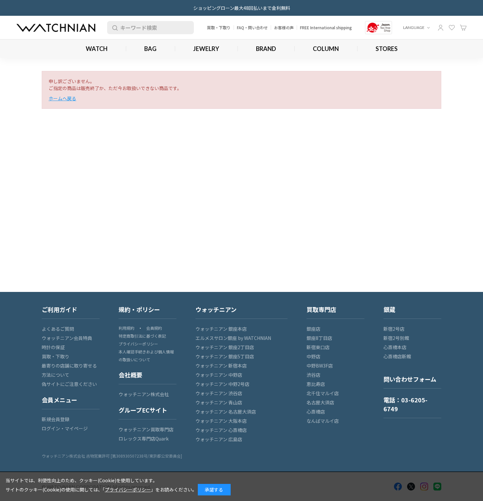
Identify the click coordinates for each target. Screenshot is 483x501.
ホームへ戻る (62, 98)
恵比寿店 (316, 384)
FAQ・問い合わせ (252, 27)
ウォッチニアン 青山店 (219, 402)
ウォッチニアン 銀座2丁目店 (225, 347)
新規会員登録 (55, 419)
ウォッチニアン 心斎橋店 (221, 430)
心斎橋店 (316, 411)
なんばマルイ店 (323, 421)
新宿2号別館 (396, 338)
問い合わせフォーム (409, 379)
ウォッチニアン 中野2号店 (222, 384)
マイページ (441, 28)
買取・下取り (219, 27)
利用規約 (126, 328)
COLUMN (326, 48)
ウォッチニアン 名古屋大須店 (226, 411)
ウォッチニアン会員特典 (67, 338)
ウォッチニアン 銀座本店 (221, 328)
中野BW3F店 (320, 365)
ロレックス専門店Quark (144, 438)
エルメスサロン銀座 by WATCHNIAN (233, 338)
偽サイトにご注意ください (69, 384)
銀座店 (313, 328)
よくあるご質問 (58, 328)
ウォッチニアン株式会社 (144, 394)
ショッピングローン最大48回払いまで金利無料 (241, 8)
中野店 (313, 356)
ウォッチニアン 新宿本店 (221, 365)
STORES (387, 48)
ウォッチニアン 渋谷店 (219, 393)
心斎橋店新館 (397, 356)
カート (463, 28)
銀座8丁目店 (319, 338)
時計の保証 (53, 347)
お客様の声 (284, 27)
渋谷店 (313, 374)
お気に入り (452, 27)
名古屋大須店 (320, 402)
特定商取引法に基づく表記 (142, 336)
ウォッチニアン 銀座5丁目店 (225, 356)
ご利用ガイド (59, 309)
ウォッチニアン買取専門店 (146, 429)
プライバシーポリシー (138, 343)
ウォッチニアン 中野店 (219, 374)
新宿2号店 (393, 328)
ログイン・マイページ (65, 428)
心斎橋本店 (394, 347)
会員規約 (154, 328)
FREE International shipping (326, 27)
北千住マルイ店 (323, 393)
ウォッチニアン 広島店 (219, 439)
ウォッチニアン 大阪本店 (221, 421)
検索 (113, 27)
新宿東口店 (318, 347)
